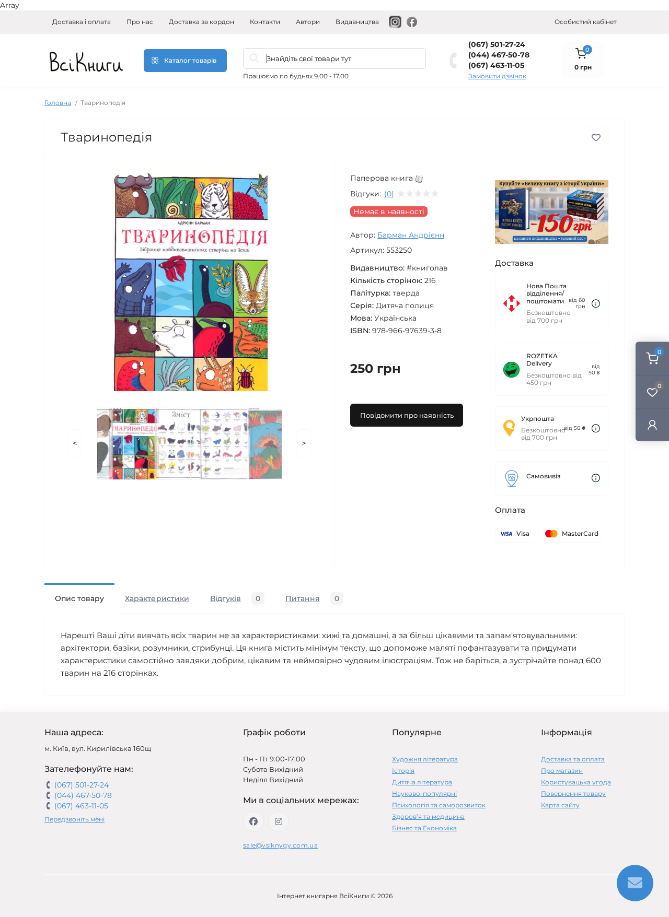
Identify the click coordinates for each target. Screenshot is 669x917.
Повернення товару (573, 793)
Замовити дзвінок (497, 76)
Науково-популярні (424, 793)
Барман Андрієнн (410, 235)
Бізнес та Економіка (424, 828)
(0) (389, 193)
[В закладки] (596, 137)
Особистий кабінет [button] (586, 22)
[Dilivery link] (596, 303)
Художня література (425, 759)
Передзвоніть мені (74, 819)
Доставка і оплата (81, 22)
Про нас (139, 22)
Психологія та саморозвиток (439, 805)
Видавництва (357, 22)
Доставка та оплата (573, 759)
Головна (57, 103)
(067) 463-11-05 (496, 65)
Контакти (265, 22)
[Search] (254, 58)
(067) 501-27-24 (496, 44)
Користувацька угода (576, 782)
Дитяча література (422, 782)
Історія (403, 770)
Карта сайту (560, 805)
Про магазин (562, 770)
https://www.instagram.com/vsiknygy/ (278, 821)
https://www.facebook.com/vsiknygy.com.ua (253, 821)
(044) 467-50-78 (498, 55)
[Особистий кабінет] (652, 424)
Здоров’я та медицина (428, 816)
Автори (308, 22)
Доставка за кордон (201, 22)
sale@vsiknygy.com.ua (280, 845)
